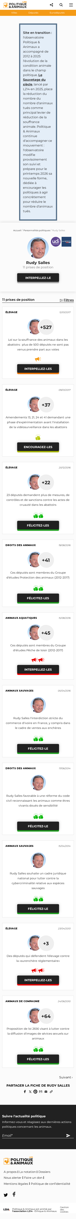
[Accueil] (12, 9)
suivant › (66, 1077)
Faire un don (33, 1177)
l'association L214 (22, 1211)
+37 (46, 405)
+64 (46, 1016)
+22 (46, 482)
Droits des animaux (20, 545)
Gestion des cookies (64, 1209)
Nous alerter (12, 1177)
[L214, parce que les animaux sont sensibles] (6, 1209)
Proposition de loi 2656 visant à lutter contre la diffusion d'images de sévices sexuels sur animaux (38, 1033)
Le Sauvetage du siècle (34, 79)
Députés (33, 12)
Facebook (11, 1189)
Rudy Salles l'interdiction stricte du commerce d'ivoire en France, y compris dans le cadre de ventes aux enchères (38, 723)
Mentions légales (16, 1184)
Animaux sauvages (19, 690)
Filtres (69, 300)
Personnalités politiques (36, 230)
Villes (14, 12)
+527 (46, 327)
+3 (46, 943)
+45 (45, 633)
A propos (10, 1172)
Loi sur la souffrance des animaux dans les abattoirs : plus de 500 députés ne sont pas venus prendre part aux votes (38, 344)
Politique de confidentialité (50, 1184)
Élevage (11, 312)
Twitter (29, 1189)
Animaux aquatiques (21, 617)
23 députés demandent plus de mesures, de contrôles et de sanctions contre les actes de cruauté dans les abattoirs (38, 500)
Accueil (17, 230)
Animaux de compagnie (22, 1001)
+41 (46, 560)
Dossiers (44, 1172)
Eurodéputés (57, 12)
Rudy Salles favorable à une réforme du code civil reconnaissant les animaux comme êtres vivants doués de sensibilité (38, 800)
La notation (27, 1172)
